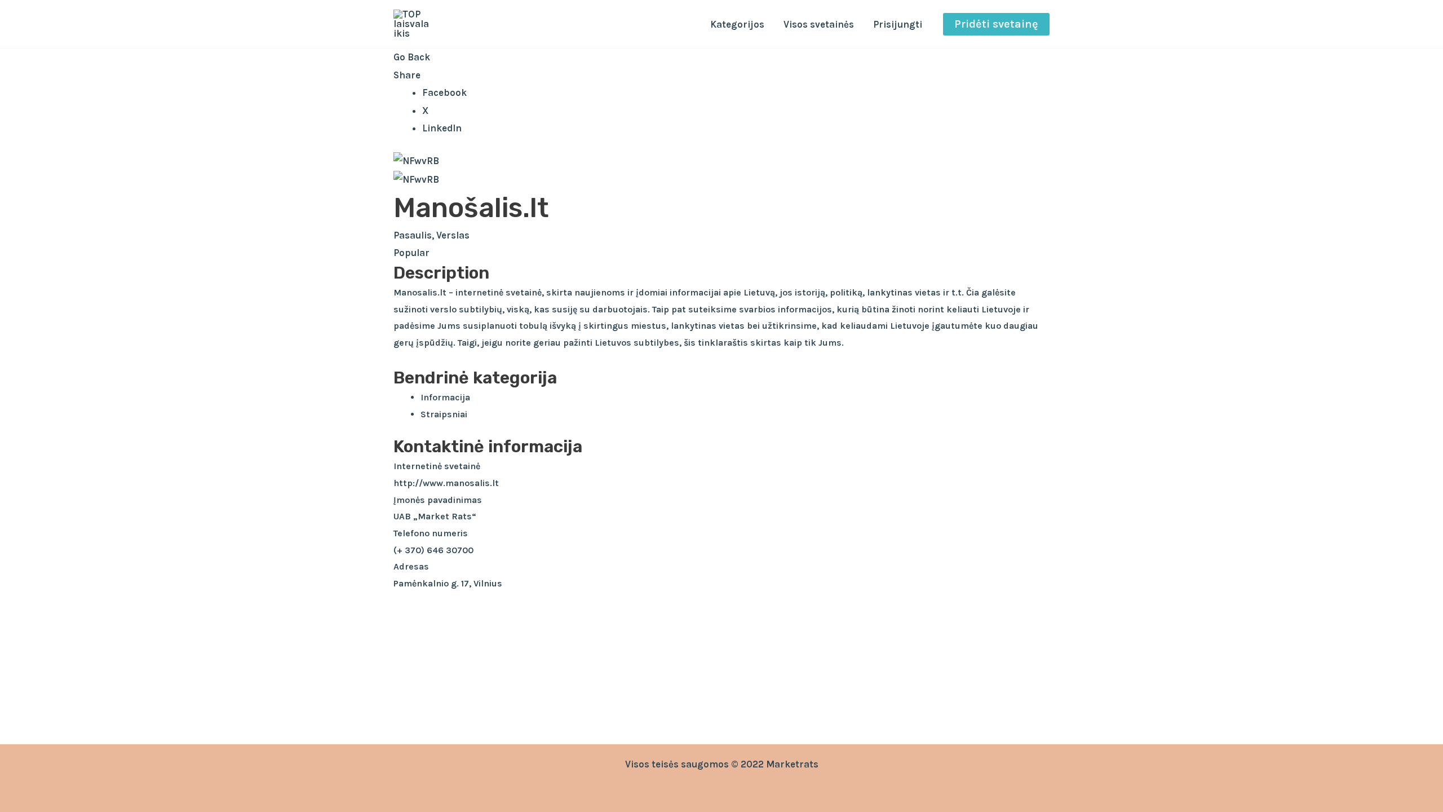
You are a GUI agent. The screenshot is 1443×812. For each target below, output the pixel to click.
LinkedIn (442, 128)
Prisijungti (897, 24)
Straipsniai (443, 414)
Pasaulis (412, 235)
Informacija (445, 397)
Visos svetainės (819, 24)
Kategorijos (737, 24)
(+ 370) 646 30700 (433, 550)
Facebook (444, 92)
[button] (996, 24)
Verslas (453, 235)
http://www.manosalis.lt (446, 483)
